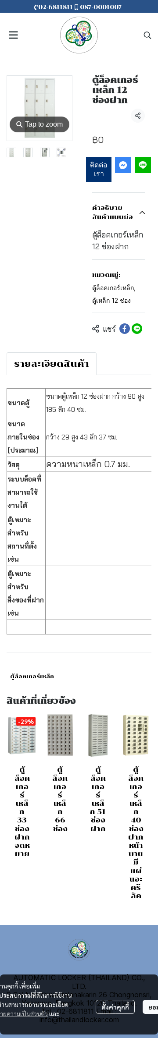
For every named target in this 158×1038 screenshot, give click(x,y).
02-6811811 (56, 7)
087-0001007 (101, 7)
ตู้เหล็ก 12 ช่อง (111, 300)
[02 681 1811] (123, 7)
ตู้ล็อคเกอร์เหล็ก (114, 287)
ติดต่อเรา (99, 168)
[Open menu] (13, 35)
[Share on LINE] (137, 328)
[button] (147, 35)
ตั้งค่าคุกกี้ (115, 1007)
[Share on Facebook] (124, 328)
